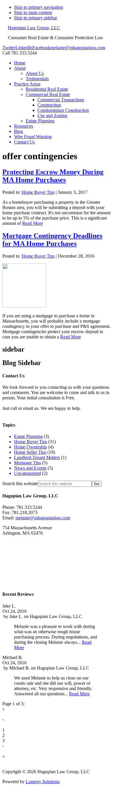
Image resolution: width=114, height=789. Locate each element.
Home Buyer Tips (38, 192)
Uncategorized (27, 473)
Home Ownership (30, 446)
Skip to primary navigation (38, 7)
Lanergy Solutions (43, 781)
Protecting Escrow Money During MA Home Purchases (52, 176)
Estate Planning (28, 436)
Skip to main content (33, 12)
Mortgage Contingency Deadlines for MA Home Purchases (52, 239)
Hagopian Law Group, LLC (34, 27)
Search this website (20, 483)
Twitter (8, 47)
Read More (32, 223)
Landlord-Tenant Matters (37, 457)
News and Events (30, 467)
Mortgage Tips (27, 462)
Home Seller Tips (30, 452)
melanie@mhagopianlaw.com (78, 47)
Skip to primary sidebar (35, 17)
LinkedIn (23, 47)
